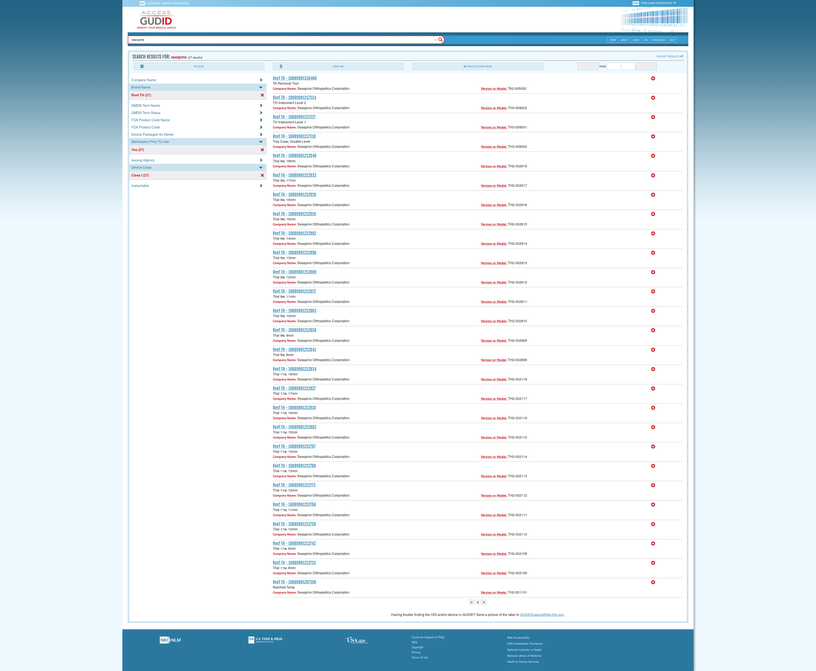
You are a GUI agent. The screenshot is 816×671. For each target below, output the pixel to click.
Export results (668, 56)
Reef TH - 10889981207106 (294, 582)
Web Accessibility (518, 637)
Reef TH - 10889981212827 (294, 388)
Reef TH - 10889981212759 (294, 524)
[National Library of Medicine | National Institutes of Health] (170, 641)
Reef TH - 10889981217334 (294, 97)
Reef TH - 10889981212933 (294, 175)
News (636, 39)
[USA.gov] (360, 641)
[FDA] (636, 3)
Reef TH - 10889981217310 (294, 136)
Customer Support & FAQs (428, 637)
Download (658, 39)
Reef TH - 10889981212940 (294, 155)
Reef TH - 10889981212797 (294, 446)
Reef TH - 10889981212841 (294, 349)
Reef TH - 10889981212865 (294, 310)
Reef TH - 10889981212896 (294, 252)
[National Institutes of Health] (144, 3)
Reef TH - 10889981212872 (294, 291)
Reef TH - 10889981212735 (294, 562)
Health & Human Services (523, 662)
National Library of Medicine (168, 3)
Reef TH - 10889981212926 (294, 194)
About (625, 39)
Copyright (417, 647)
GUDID (156, 19)
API (645, 39)
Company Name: (284, 88)
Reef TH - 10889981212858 (294, 330)
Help (672, 39)
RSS (414, 642)
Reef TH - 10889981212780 (294, 465)
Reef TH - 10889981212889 (294, 272)
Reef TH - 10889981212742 (294, 543)
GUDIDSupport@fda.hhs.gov (542, 614)
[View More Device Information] (653, 78)
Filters (199, 66)
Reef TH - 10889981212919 (294, 214)
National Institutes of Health (524, 650)
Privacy (416, 652)
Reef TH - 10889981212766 (294, 504)
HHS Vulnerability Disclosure (525, 643)
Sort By (338, 66)
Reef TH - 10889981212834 (294, 369)
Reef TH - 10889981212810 (294, 407)
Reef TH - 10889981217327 (294, 117)
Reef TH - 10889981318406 (295, 78)
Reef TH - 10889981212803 (294, 427)
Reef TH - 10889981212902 (294, 233)
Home (613, 39)
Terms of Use (420, 657)
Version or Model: (494, 88)
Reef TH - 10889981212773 (294, 485)
